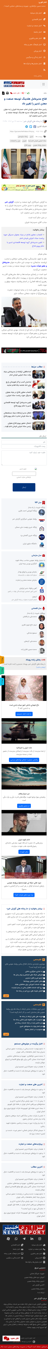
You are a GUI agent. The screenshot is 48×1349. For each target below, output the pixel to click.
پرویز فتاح (28, 145)
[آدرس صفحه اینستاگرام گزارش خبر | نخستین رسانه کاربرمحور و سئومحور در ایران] (40, 1239)
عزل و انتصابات (15, 141)
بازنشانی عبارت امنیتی (24, 477)
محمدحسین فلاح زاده (29, 649)
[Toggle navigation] (43, 84)
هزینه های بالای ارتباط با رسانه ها (31, 1016)
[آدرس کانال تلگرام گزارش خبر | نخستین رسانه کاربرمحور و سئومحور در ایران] (24, 1239)
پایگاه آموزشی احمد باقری (27, 510)
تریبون (34, 596)
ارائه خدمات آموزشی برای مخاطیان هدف (29, 984)
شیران (24, 141)
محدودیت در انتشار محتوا (34, 1029)
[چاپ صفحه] (7, 93)
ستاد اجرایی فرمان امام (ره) (37, 141)
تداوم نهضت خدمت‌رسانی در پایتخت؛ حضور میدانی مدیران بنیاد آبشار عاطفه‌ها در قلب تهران (23, 6)
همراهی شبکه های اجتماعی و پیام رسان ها (28, 975)
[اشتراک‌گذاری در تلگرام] (26, 126)
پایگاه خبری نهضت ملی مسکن (26, 527)
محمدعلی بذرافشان (30, 616)
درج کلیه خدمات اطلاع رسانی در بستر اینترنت (27, 987)
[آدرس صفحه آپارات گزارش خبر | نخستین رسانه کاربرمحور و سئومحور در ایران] (8, 1239)
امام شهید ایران (24, 839)
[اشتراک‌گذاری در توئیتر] (30, 126)
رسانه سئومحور (23, 136)
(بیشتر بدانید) (40, 667)
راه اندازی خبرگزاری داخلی (34, 971)
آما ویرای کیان (17, 1341)
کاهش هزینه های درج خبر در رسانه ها (29, 991)
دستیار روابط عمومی (39, 145)
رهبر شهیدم (24, 851)
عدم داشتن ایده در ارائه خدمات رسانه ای (29, 1023)
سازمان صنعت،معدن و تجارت (26, 580)
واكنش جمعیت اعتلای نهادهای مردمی (24, 759)
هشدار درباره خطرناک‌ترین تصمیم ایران (29, 1066)
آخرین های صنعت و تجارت (30, 1084)
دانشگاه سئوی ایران (30, 543)
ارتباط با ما (41, 1292)
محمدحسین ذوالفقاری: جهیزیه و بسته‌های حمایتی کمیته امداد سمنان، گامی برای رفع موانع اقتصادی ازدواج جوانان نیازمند (25, 1059)
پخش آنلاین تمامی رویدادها (33, 981)
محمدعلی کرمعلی (30, 641)
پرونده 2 (2, 671)
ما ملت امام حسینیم (24, 713)
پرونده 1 (2, 660)
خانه (45, 93)
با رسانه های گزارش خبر (33, 121)
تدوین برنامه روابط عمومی (35, 1281)
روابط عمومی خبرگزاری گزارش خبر (24, 519)
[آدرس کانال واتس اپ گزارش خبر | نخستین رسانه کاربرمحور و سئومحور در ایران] (16, 1239)
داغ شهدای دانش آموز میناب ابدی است (24, 705)
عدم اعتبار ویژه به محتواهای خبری (31, 1026)
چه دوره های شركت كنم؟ (24, 894)
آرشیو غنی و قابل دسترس (34, 978)
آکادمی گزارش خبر (38, 1285)
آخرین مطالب (36, 1166)
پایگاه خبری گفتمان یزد (28, 535)
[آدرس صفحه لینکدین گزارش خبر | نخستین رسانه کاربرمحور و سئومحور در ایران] (32, 1239)
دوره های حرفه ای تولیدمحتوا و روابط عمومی (24, 882)
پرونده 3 (2, 682)
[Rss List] (24, 69)
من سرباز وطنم (24, 793)
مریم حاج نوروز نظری (29, 624)
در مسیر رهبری (24, 805)
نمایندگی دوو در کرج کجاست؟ (32, 1208)
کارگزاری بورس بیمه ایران (28, 563)
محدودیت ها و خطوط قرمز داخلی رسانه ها (28, 1020)
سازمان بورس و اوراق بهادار (27, 571)
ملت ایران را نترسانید (24, 747)
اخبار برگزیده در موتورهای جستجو (28, 1043)
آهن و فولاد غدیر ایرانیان (28, 588)
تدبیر (31, 136)
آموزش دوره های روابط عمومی (34, 1277)
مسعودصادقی (32, 633)
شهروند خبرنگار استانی (37, 1273)
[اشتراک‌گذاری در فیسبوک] (34, 126)
